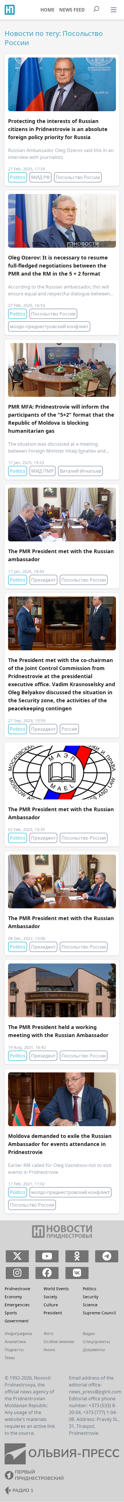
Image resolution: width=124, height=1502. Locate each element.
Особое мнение (59, 1341)
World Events (56, 1288)
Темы (10, 1357)
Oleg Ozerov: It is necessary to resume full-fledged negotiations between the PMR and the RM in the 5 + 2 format (58, 265)
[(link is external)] (17, 1256)
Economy (13, 1296)
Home (47, 10)
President (53, 1313)
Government (17, 1321)
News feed (72, 10)
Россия (69, 729)
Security (90, 1296)
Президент (43, 580)
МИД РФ (40, 177)
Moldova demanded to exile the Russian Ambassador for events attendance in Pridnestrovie (60, 1143)
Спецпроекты (96, 1341)
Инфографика (18, 1333)
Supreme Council (99, 1313)
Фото (48, 1333)
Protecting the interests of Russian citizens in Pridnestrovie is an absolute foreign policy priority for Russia (58, 129)
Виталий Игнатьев (80, 471)
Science (90, 1304)
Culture (51, 1304)
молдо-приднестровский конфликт (49, 326)
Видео (89, 1333)
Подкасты (14, 1349)
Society (50, 1296)
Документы (94, 1349)
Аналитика (15, 1341)
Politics (17, 177)
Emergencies (17, 1304)
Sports (11, 1313)
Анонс (50, 1349)
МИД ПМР (42, 471)
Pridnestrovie (17, 1288)
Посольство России (78, 177)
